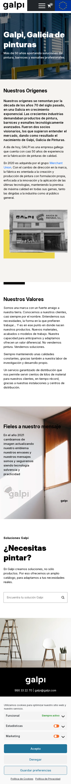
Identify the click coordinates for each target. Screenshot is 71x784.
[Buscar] (63, 597)
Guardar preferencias (35, 770)
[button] (49, 6)
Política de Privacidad (47, 778)
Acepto (36, 749)
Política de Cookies (22, 778)
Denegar (35, 759)
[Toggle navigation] (41, 6)
